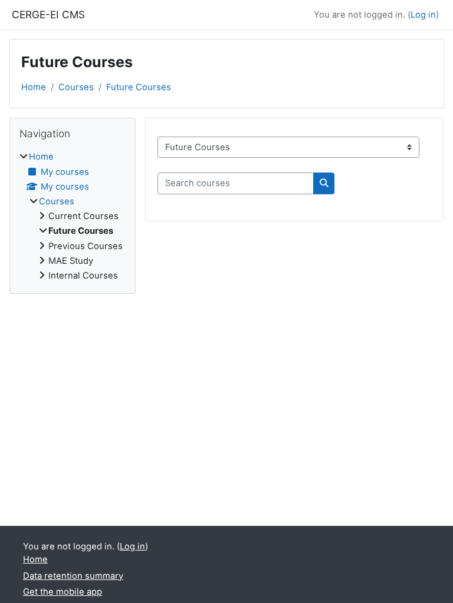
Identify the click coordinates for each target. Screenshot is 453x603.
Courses (76, 87)
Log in (423, 14)
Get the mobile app (62, 592)
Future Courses (138, 87)
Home (33, 87)
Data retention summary (73, 576)
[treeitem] (72, 216)
